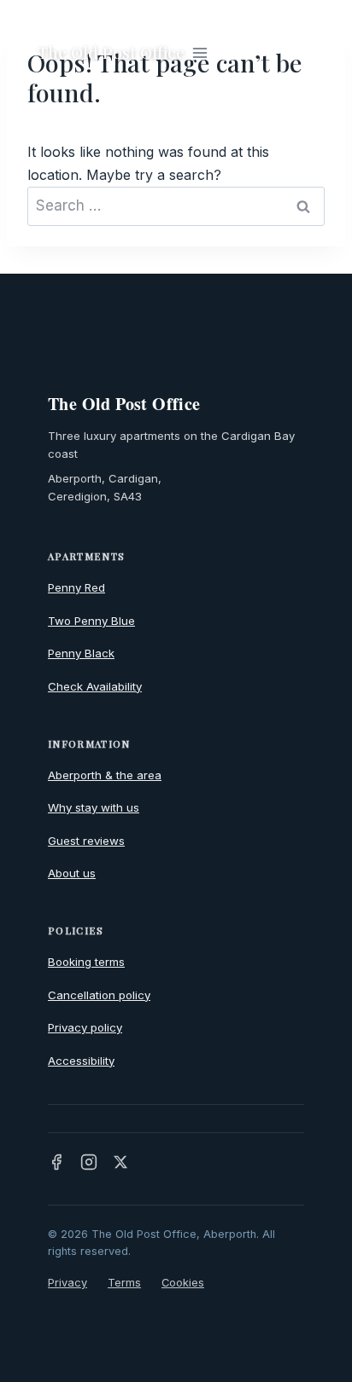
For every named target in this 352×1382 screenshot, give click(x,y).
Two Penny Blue (91, 620)
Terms (124, 1282)
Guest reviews (86, 840)
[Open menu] (200, 52)
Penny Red (76, 587)
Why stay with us (93, 807)
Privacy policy (85, 1027)
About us (72, 873)
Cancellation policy (99, 995)
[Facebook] (56, 1162)
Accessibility (81, 1060)
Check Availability (95, 686)
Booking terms (86, 962)
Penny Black (81, 653)
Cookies (182, 1282)
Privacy (67, 1282)
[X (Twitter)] (120, 1162)
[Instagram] (88, 1162)
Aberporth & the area (104, 775)
